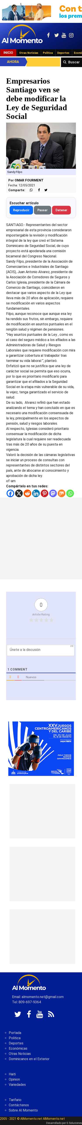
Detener (61, 210)
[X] (19, 493)
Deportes (63, 52)
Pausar (42, 210)
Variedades (17, 1085)
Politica (15, 1038)
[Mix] (61, 493)
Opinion (14, 1079)
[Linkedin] (36, 493)
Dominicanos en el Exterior (29, 1059)
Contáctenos (19, 1105)
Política (48, 52)
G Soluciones (74, 1123)
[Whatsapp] (70, 493)
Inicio (8, 53)
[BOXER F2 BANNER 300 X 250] (41, 748)
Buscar (74, 62)
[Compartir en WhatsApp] (29, 190)
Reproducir (21, 210)
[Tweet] (44, 190)
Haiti (12, 1074)
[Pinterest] (44, 493)
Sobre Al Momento (23, 1110)
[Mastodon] (53, 493)
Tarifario (15, 1100)
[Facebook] (10, 493)
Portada (15, 1033)
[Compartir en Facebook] (36, 190)
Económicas (18, 1048)
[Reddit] (27, 493)
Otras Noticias (28, 52)
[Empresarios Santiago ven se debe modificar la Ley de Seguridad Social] (41, 145)
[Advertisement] (41, 538)
